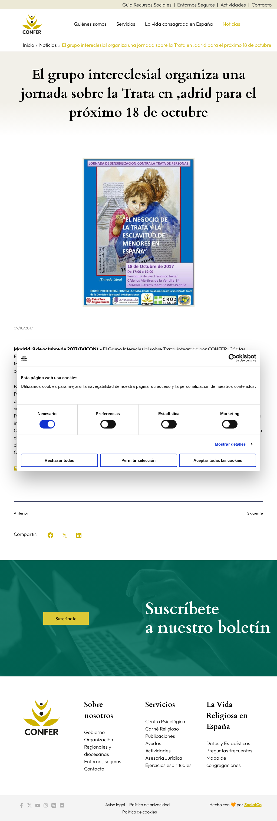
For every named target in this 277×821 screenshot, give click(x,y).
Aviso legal (115, 804)
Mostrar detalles (230, 444)
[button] (50, 535)
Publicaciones (160, 736)
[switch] (108, 424)
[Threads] (53, 805)
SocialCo (253, 804)
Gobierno (94, 732)
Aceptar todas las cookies (217, 460)
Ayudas (153, 743)
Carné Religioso (162, 729)
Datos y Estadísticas (228, 743)
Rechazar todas (59, 460)
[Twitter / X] (29, 805)
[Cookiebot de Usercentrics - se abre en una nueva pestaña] (232, 358)
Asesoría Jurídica (163, 758)
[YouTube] (37, 805)
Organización (98, 739)
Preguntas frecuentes (229, 750)
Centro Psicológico (165, 721)
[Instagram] (45, 805)
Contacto (94, 769)
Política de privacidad (149, 804)
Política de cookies (139, 812)
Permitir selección (138, 460)
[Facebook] (21, 805)
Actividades (158, 750)
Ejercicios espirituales (168, 765)
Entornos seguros (102, 761)
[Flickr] (62, 805)
